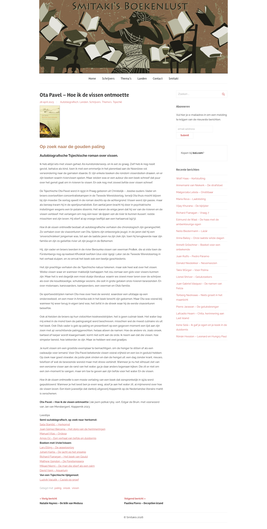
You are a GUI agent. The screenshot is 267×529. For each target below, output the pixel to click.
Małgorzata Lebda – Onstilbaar (194, 192)
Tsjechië (117, 102)
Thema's (107, 102)
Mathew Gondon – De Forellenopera (62, 461)
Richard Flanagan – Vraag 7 (192, 212)
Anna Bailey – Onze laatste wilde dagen (200, 238)
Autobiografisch (69, 102)
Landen (142, 78)
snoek (66, 488)
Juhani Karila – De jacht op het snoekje (63, 451)
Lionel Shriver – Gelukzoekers (194, 276)
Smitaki (173, 78)
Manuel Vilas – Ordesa (53, 433)
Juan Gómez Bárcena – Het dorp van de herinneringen (72, 429)
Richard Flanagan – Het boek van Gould (64, 456)
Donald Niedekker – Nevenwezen (196, 263)
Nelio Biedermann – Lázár (192, 231)
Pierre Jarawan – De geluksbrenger (197, 306)
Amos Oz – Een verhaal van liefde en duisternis (68, 438)
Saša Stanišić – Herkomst (55, 424)
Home (92, 78)
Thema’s (126, 78)
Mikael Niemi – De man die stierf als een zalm (67, 465)
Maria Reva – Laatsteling (191, 199)
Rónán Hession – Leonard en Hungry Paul (201, 336)
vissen (75, 488)
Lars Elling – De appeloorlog (57, 447)
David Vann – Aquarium (54, 470)
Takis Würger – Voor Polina (192, 270)
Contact (158, 78)
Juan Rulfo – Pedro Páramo (192, 256)
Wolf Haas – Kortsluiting (190, 178)
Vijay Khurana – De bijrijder (192, 205)
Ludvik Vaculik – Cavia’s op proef (59, 479)
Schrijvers (108, 78)
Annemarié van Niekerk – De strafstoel (199, 185)
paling (57, 488)
